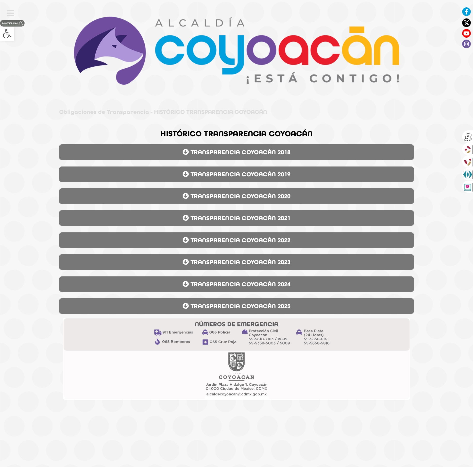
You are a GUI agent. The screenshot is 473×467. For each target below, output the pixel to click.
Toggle (10, 13)
